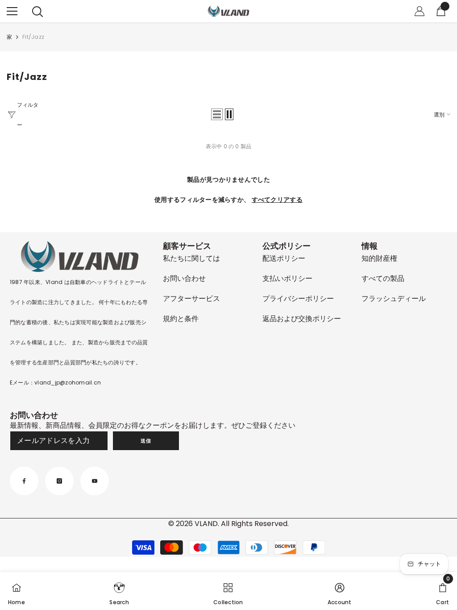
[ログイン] (419, 11)
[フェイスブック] (24, 481)
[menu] (12, 11)
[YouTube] (94, 481)
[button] (217, 114)
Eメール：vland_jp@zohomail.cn (55, 382)
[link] (118, 591)
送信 (146, 440)
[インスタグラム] (59, 481)
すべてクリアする (277, 199)
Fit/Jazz (33, 37)
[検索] (37, 11)
